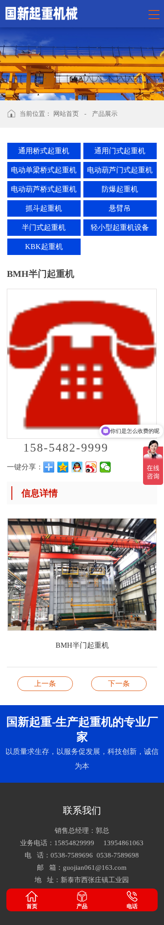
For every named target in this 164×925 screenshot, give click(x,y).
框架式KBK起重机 (45, 683)
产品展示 (105, 113)
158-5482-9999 (65, 447)
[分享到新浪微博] (91, 467)
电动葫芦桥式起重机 (44, 189)
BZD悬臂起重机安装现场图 (119, 683)
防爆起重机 (120, 189)
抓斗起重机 (44, 208)
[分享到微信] (105, 467)
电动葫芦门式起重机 (120, 170)
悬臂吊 (120, 208)
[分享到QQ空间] (63, 467)
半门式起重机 (44, 227)
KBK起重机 (44, 246)
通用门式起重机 (119, 151)
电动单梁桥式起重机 (44, 170)
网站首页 (66, 113)
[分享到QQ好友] (77, 467)
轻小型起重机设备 (120, 227)
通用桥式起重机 (43, 151)
